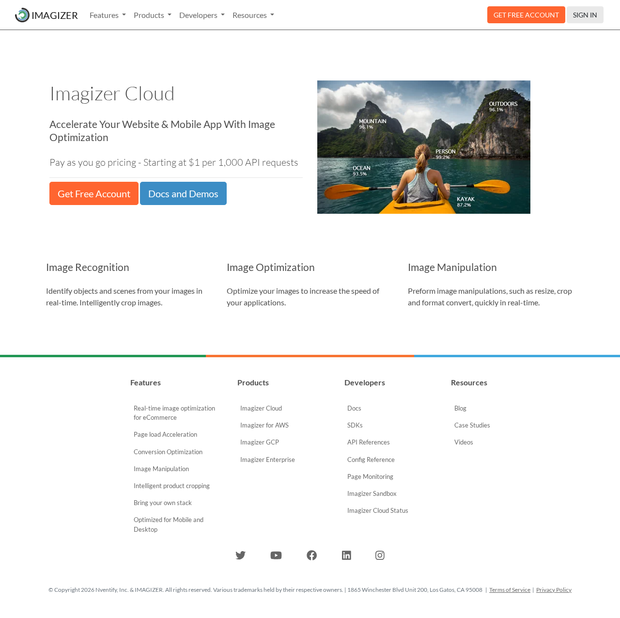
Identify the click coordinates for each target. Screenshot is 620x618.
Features (105, 14)
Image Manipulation (161, 469)
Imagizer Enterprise (267, 459)
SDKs (355, 425)
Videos (463, 442)
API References (368, 442)
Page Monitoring (370, 476)
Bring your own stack (163, 503)
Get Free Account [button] (94, 193)
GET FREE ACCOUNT (526, 15)
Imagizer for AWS (264, 425)
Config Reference (371, 459)
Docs (354, 408)
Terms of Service (509, 589)
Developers (199, 14)
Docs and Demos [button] (183, 193)
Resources (250, 14)
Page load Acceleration (165, 434)
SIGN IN (585, 15)
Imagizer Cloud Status (377, 510)
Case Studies (472, 425)
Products (150, 14)
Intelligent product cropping (172, 486)
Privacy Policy (554, 589)
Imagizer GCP (259, 442)
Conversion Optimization (168, 452)
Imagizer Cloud (261, 408)
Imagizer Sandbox (372, 493)
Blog (460, 408)
